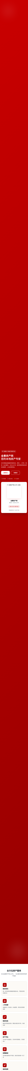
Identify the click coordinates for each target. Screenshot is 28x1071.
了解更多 (15, 473)
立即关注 (5, 473)
